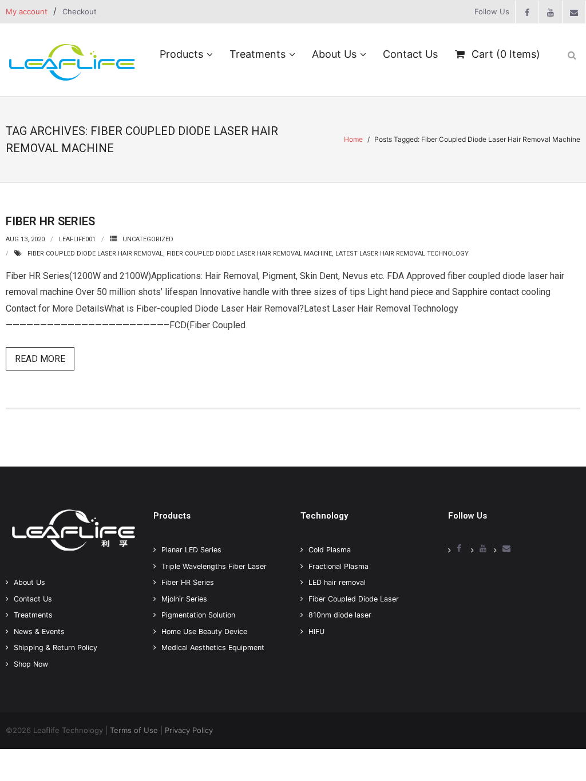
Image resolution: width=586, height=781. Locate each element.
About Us (29, 582)
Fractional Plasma (338, 566)
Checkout (79, 11)
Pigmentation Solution (198, 615)
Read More (40, 358)
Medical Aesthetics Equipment (212, 647)
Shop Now (31, 664)
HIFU (316, 631)
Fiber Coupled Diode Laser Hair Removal (95, 253)
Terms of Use (134, 730)
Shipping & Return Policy (55, 647)
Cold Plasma (329, 549)
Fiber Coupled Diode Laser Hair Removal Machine (249, 253)
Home (353, 139)
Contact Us (33, 599)
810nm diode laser (339, 615)
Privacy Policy (189, 730)
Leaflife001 (77, 239)
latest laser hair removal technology (402, 253)
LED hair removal (337, 582)
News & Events (39, 631)
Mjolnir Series (184, 599)
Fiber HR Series (50, 221)
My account (26, 11)
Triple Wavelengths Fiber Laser (214, 566)
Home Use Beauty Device (204, 631)
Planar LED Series (191, 549)
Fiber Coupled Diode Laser (353, 599)
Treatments (33, 615)
